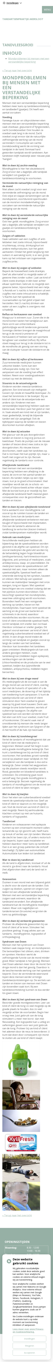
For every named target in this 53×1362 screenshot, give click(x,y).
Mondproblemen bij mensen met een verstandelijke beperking (28, 60)
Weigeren (29, 1345)
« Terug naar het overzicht (17, 70)
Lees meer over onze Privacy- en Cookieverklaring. (28, 1330)
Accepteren (29, 1352)
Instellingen (29, 1338)
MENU (47, 9)
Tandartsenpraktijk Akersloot (22, 19)
